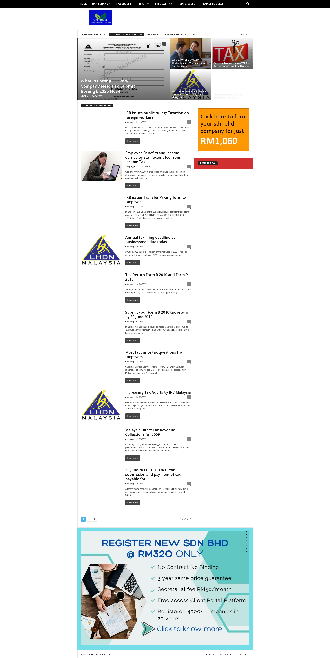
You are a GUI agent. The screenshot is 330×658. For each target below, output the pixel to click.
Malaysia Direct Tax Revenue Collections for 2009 (150, 432)
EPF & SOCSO (187, 3)
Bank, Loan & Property (94, 34)
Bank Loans (100, 3)
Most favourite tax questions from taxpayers (155, 354)
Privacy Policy (243, 654)
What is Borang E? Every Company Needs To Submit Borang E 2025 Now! (108, 86)
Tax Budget (123, 3)
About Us (210, 654)
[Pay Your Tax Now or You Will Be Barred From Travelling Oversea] (232, 54)
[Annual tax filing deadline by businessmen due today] (101, 250)
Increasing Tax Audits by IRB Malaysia (158, 392)
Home (83, 3)
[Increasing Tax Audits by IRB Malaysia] (101, 405)
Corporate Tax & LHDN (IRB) (127, 34)
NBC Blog (85, 96)
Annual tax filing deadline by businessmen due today (150, 239)
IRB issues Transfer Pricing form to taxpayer (155, 199)
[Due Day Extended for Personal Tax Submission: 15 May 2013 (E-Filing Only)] (190, 85)
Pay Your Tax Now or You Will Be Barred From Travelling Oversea (231, 64)
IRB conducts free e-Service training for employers (229, 96)
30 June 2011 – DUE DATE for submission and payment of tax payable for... (153, 474)
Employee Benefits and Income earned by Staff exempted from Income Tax (152, 157)
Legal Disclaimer (225, 654)
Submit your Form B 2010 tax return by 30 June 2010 (156, 314)
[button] (247, 4)
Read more (132, 141)
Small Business (213, 3)
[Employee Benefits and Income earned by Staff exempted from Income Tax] (101, 166)
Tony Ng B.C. (131, 166)
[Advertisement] (190, 19)
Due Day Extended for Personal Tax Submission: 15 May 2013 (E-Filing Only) (189, 94)
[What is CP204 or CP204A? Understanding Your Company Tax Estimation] (190, 53)
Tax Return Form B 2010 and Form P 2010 (156, 277)
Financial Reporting (176, 34)
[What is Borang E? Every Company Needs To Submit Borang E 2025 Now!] (123, 69)
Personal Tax (163, 3)
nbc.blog (129, 122)
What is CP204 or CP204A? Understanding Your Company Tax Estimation (188, 63)
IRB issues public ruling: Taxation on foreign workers (157, 115)
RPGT (142, 3)
